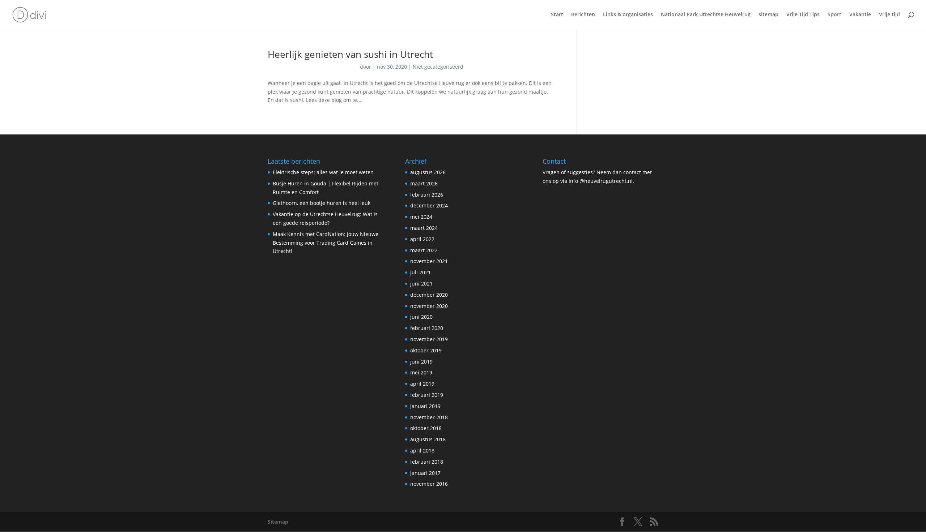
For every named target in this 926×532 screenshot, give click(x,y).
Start (557, 15)
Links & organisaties (628, 15)
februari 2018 (426, 461)
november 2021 (429, 261)
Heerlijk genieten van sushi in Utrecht (350, 54)
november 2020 (429, 306)
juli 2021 (420, 272)
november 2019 (429, 339)
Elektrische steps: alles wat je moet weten (323, 172)
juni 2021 (421, 283)
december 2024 (429, 205)
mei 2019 (421, 372)
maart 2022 (424, 250)
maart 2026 (424, 183)
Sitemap (278, 521)
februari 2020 (426, 328)
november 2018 (429, 417)
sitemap (768, 15)
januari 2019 (425, 406)
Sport (834, 15)
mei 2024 (421, 216)
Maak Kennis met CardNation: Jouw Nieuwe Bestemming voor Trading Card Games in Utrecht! (325, 243)
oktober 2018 (426, 428)
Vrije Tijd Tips (803, 15)
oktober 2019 (426, 350)
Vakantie (860, 15)
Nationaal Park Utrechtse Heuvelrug (706, 15)
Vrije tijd (889, 15)
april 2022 (422, 239)
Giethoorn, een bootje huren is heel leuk (321, 203)
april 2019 (422, 383)
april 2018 (422, 450)
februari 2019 (426, 394)
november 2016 (429, 483)
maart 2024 (424, 227)
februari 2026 (426, 194)
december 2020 (429, 294)
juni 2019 (421, 361)
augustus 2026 (428, 172)
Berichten (583, 15)
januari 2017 (425, 472)
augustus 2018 (428, 439)
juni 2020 (421, 316)
